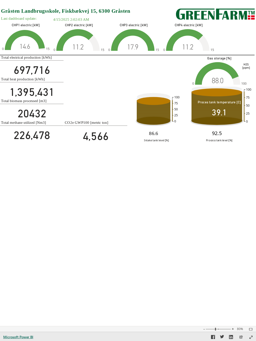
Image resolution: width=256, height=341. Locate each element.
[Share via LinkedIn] (231, 338)
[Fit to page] (250, 329)
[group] (84, 11)
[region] (128, 72)
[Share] (241, 337)
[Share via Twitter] (222, 338)
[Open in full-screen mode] (251, 337)
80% (240, 329)
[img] (215, 14)
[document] (84, 11)
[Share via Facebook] (213, 338)
